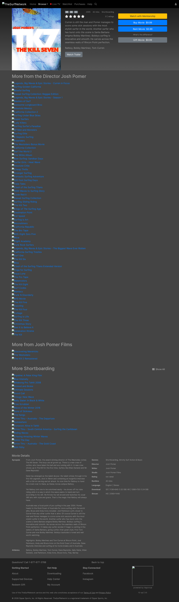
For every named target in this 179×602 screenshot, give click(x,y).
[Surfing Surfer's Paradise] (26, 126)
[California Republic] (23, 226)
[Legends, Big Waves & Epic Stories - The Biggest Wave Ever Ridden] (49, 248)
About (15, 573)
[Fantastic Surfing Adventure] (28, 176)
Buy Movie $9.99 (142, 22)
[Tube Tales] (18, 183)
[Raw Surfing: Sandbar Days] (27, 158)
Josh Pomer (111, 464)
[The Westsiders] (21, 354)
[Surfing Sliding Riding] (24, 201)
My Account (53, 584)
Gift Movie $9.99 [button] (142, 40)
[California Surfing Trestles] (27, 251)
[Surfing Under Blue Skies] (26, 115)
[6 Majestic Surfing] (22, 136)
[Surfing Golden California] (26, 86)
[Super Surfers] (20, 118)
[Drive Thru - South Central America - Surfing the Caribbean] (44, 429)
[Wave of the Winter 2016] (26, 407)
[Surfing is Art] (20, 219)
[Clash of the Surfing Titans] (27, 187)
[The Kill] (17, 334)
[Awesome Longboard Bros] (27, 104)
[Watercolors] (19, 280)
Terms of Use (89, 593)
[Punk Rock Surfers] (23, 244)
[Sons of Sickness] (22, 411)
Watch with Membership (142, 16)
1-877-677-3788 (37, 562)
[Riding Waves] (20, 432)
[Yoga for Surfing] (22, 269)
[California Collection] (24, 147)
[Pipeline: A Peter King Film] (27, 375)
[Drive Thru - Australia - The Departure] (33, 418)
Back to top (98, 562)
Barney (75, 553)
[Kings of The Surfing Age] (26, 208)
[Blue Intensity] (20, 378)
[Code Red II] (19, 194)
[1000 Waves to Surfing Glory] (28, 190)
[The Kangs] (18, 414)
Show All (160, 369)
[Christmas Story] (21, 323)
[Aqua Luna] (18, 273)
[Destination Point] (22, 212)
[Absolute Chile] (21, 165)
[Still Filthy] (18, 447)
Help (89, 4)
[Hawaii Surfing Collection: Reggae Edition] (35, 93)
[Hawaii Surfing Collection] (26, 198)
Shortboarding (112, 460)
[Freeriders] (18, 140)
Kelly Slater (76, 550)
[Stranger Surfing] (22, 172)
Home (33, 4)
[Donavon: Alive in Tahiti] (25, 425)
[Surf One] (17, 255)
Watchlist (67, 4)
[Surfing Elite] (19, 133)
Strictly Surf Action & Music (130, 460)
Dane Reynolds (64, 550)
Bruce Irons (62, 553)
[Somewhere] (19, 421)
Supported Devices (22, 579)
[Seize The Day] (20, 439)
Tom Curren (98, 48)
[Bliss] (15, 262)
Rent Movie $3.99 (142, 29)
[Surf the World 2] (22, 151)
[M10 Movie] (19, 298)
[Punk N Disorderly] (22, 294)
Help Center (53, 579)
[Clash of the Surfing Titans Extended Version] (37, 266)
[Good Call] (18, 393)
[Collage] (17, 312)
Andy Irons (51, 553)
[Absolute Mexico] (22, 108)
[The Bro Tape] (20, 230)
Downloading (54, 573)
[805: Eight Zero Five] (24, 233)
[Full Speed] (18, 215)
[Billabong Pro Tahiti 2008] (26, 382)
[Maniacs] (17, 291)
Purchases (79, 4)
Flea (69, 553)
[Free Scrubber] (20, 403)
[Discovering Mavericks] (25, 351)
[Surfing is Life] (20, 316)
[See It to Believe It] (22, 327)
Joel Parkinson (40, 553)
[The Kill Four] (19, 309)
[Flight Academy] (21, 241)
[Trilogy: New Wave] (23, 396)
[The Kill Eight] (20, 284)
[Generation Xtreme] (23, 330)
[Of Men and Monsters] (24, 129)
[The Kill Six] (19, 258)
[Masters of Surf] (21, 100)
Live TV (56, 4)
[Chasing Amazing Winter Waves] (30, 436)
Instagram (88, 579)
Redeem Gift (18, 584)
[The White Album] (22, 154)
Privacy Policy (105, 593)
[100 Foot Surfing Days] (25, 179)
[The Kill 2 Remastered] (24, 358)
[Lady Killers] (19, 122)
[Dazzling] (17, 305)
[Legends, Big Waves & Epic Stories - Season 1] (37, 97)
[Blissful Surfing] (21, 90)
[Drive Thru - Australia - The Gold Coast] (34, 443)
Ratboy (68, 48)
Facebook (88, 573)
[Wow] (15, 237)
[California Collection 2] (25, 111)
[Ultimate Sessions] (22, 389)
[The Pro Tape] (20, 277)
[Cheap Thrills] (20, 169)
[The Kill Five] (19, 302)
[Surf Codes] (19, 287)
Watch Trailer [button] (74, 54)
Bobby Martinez (82, 48)
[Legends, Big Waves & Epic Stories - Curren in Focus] (41, 83)
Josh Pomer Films (113, 472)
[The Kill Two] (19, 205)
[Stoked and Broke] (22, 385)
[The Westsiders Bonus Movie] (28, 144)
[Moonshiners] (20, 223)
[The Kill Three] (20, 320)
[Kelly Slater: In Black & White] (28, 400)
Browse (42, 4)
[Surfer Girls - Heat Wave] (26, 162)
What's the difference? (142, 35)
